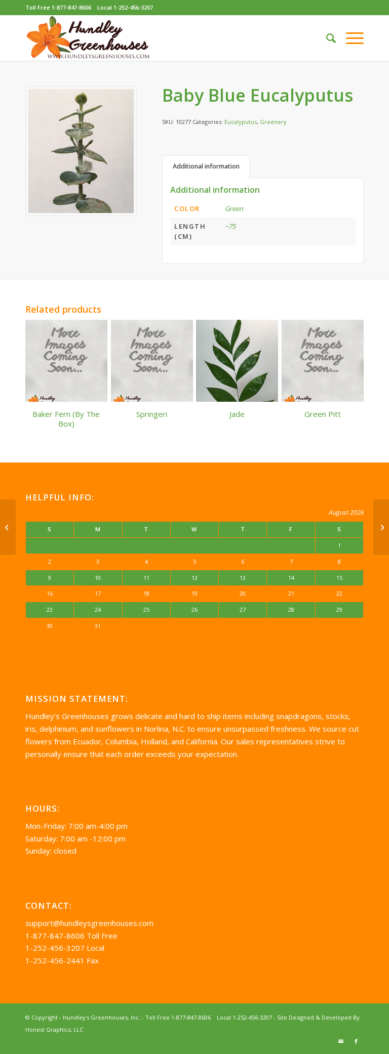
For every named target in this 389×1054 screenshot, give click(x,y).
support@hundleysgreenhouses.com (89, 923)
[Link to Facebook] (356, 1041)
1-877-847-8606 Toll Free (71, 936)
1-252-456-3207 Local (64, 948)
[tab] (206, 166)
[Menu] (350, 38)
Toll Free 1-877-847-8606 (58, 7)
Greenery (273, 121)
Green (234, 208)
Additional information (206, 166)
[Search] (326, 38)
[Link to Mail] (340, 1041)
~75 (230, 226)
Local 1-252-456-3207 (125, 7)
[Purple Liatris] (381, 527)
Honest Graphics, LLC (54, 1029)
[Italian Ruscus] (8, 527)
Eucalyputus (240, 121)
